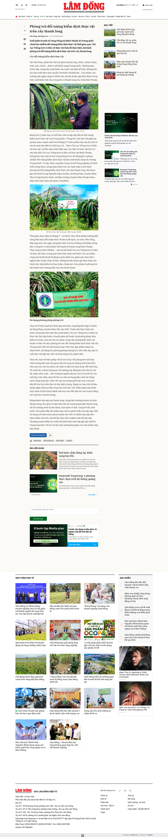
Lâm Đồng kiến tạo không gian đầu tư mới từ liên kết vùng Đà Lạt (99, 679)
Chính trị (29, 16)
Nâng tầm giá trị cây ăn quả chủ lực (127, 52)
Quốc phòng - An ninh (69, 16)
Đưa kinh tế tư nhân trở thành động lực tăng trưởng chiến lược (30, 644)
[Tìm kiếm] (26, 5)
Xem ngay (91, 494)
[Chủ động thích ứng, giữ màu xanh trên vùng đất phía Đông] (109, 32)
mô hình (69, 440)
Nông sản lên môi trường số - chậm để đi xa (98, 712)
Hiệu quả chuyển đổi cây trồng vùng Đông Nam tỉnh (127, 64)
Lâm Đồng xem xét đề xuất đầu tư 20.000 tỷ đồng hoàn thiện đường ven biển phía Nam (137, 611)
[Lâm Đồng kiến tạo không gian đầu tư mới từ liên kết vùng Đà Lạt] (99, 664)
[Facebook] (130, 790)
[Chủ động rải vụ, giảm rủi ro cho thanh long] (109, 43)
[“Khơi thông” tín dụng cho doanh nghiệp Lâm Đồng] (99, 593)
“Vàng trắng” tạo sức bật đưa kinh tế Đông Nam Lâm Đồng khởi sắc (64, 679)
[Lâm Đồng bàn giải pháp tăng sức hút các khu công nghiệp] (65, 630)
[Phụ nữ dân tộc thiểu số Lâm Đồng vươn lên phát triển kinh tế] (65, 593)
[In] (50, 435)
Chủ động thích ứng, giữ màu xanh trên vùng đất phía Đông (126, 31)
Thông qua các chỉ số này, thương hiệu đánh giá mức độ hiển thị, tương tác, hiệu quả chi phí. (121, 161)
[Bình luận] (25, 44)
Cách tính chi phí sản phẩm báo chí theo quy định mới (29, 712)
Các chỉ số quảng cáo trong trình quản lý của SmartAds (128, 154)
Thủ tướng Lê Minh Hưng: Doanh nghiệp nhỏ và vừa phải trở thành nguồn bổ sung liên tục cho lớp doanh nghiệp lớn (30, 610)
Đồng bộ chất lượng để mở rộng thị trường (126, 73)
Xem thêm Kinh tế (24, 578)
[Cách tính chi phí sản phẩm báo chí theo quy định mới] (30, 698)
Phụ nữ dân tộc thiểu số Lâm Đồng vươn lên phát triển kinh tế (64, 608)
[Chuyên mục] (16, 5)
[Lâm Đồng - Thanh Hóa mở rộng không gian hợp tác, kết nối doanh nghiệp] (65, 729)
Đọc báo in (21, 9)
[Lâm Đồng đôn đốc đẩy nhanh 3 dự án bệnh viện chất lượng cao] (65, 698)
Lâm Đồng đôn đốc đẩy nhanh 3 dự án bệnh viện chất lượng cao (65, 712)
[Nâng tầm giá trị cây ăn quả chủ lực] (109, 54)
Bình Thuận (60, 440)
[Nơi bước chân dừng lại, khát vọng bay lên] (43, 460)
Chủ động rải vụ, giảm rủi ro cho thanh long (126, 41)
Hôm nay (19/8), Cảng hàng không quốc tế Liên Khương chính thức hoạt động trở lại (137, 597)
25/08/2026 (38, 5)
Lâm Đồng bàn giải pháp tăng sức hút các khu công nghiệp (64, 644)
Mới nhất (22, 16)
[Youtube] (125, 790)
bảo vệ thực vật (48, 440)
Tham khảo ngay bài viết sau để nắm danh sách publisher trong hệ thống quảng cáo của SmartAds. (121, 143)
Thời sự (36, 16)
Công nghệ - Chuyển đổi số (115, 16)
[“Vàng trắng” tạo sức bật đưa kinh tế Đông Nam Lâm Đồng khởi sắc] (65, 664)
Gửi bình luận (38, 519)
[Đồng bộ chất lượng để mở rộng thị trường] (109, 75)
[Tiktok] (120, 790)
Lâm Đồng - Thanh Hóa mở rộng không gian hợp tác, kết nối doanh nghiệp (64, 745)
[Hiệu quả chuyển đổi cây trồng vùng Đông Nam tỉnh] (109, 64)
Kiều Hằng (33, 36)
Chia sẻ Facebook (39, 435)
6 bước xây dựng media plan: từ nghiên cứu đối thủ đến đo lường (82, 531)
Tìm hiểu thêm (74, 545)
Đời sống (49, 16)
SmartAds (37, 494)
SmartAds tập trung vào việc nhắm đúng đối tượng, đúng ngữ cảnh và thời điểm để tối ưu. (77, 487)
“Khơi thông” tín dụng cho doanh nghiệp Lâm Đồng (97, 607)
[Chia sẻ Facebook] (25, 39)
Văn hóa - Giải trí (84, 16)
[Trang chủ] (16, 16)
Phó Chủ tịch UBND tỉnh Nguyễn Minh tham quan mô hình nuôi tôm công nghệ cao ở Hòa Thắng (30, 746)
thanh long (37, 440)
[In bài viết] (25, 49)
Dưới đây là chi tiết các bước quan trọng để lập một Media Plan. (80, 538)
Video (128, 16)
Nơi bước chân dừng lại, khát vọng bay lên (75, 454)
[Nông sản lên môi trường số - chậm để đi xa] (99, 698)
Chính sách (101, 16)
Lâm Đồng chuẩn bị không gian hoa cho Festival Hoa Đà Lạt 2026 (137, 637)
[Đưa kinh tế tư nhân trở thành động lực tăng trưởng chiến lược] (30, 630)
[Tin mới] (21, 5)
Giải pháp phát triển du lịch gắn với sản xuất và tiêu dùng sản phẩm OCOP (98, 645)
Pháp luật (56, 16)
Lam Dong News (148, 9)
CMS (134, 835)
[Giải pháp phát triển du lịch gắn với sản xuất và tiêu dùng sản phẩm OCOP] (99, 630)
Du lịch (93, 16)
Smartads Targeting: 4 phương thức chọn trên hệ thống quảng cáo (77, 479)
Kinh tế (42, 16)
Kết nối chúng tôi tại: (108, 790)
